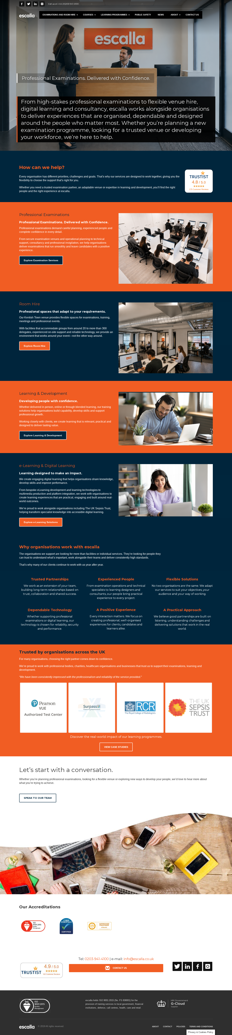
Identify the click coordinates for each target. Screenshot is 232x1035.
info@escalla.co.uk (138, 959)
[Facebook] (21, 3)
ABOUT (155, 1026)
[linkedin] (187, 966)
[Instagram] (42, 3)
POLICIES (180, 1026)
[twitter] (177, 966)
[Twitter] (28, 3)
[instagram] (207, 966)
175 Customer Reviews (199, 189)
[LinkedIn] (35, 3)
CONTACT (167, 1026)
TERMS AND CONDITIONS (201, 1026)
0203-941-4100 (97, 959)
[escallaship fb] (197, 966)
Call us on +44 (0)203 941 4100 (63, 4)
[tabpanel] (116, 75)
